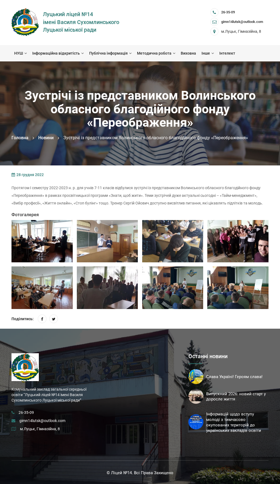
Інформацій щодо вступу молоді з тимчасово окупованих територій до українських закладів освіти (233, 422)
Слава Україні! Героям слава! (234, 376)
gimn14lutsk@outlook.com (42, 420)
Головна (19, 137)
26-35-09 (228, 12)
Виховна (188, 53)
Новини (46, 137)
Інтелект (227, 53)
